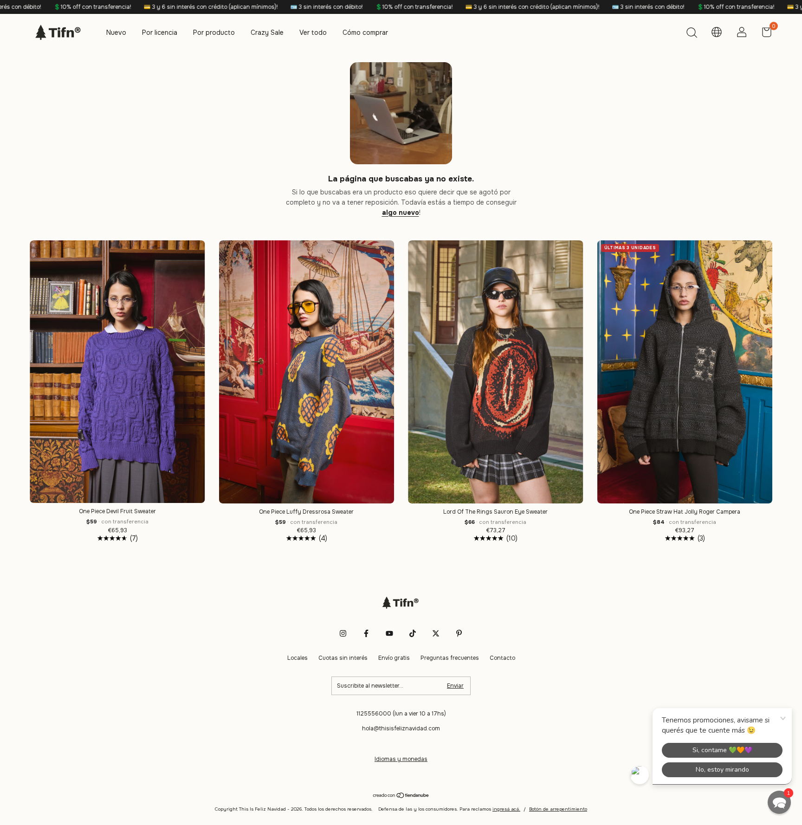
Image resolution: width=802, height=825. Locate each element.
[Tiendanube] (401, 796)
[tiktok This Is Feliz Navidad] (412, 633)
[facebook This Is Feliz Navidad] (366, 633)
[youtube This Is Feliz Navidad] (389, 633)
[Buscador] (691, 34)
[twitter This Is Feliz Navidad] (436, 633)
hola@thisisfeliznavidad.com (401, 728)
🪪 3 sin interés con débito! (254, 7)
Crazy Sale (267, 32)
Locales (297, 658)
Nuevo (116, 32)
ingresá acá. (506, 809)
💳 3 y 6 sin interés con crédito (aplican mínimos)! (138, 7)
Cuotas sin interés (343, 658)
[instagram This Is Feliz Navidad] (343, 633)
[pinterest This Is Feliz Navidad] (459, 633)
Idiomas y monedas (401, 759)
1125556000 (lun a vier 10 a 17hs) (401, 713)
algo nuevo (400, 212)
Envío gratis (394, 658)
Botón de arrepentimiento (558, 809)
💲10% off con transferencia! (341, 7)
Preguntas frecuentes (449, 658)
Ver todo (313, 32)
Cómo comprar (365, 32)
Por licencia (159, 32)
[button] (779, 802)
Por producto (214, 32)
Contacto (502, 658)
